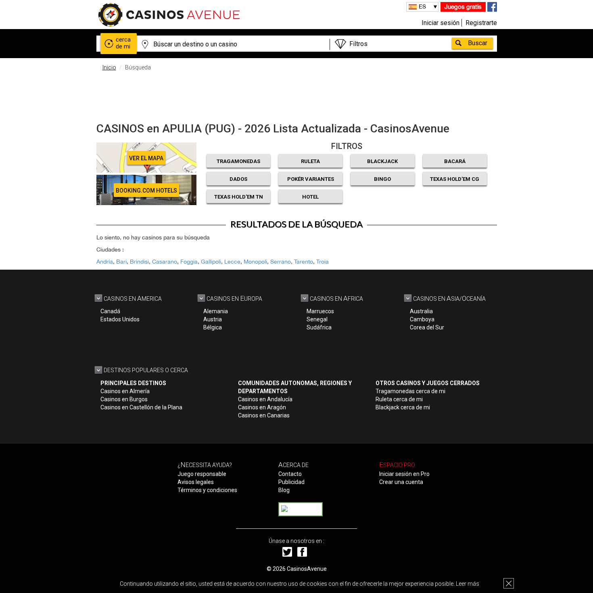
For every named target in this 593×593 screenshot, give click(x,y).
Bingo (382, 179)
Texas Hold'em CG (454, 179)
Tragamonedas (238, 161)
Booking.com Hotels (146, 190)
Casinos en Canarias (264, 415)
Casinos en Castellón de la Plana (141, 407)
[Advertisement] (296, 95)
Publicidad (291, 482)
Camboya (422, 319)
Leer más (467, 583)
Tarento (303, 261)
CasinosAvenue (307, 569)
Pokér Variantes (310, 179)
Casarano (164, 261)
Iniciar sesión (440, 23)
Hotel (310, 197)
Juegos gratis (463, 6)
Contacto (290, 474)
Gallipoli (211, 261)
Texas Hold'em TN (238, 197)
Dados (238, 179)
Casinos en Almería (125, 391)
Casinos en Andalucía (265, 399)
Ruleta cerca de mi (399, 399)
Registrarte (481, 23)
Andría (104, 261)
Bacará (455, 161)
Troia (322, 261)
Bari (121, 261)
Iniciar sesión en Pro (404, 474)
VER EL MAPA (146, 158)
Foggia (189, 261)
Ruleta (310, 161)
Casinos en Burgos (124, 399)
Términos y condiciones (207, 490)
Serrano (280, 261)
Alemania (215, 311)
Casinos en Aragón (262, 407)
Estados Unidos (120, 319)
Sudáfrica (319, 327)
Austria (212, 319)
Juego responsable (201, 474)
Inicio (109, 67)
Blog (284, 490)
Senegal (317, 319)
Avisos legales (195, 482)
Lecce (232, 261)
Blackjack (382, 161)
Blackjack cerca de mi (403, 407)
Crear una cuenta (401, 482)
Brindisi (139, 261)
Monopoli (255, 261)
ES (422, 6)
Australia (421, 311)
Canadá (110, 311)
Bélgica (212, 327)
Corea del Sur (427, 327)
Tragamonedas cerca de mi (410, 391)
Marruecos (320, 311)
